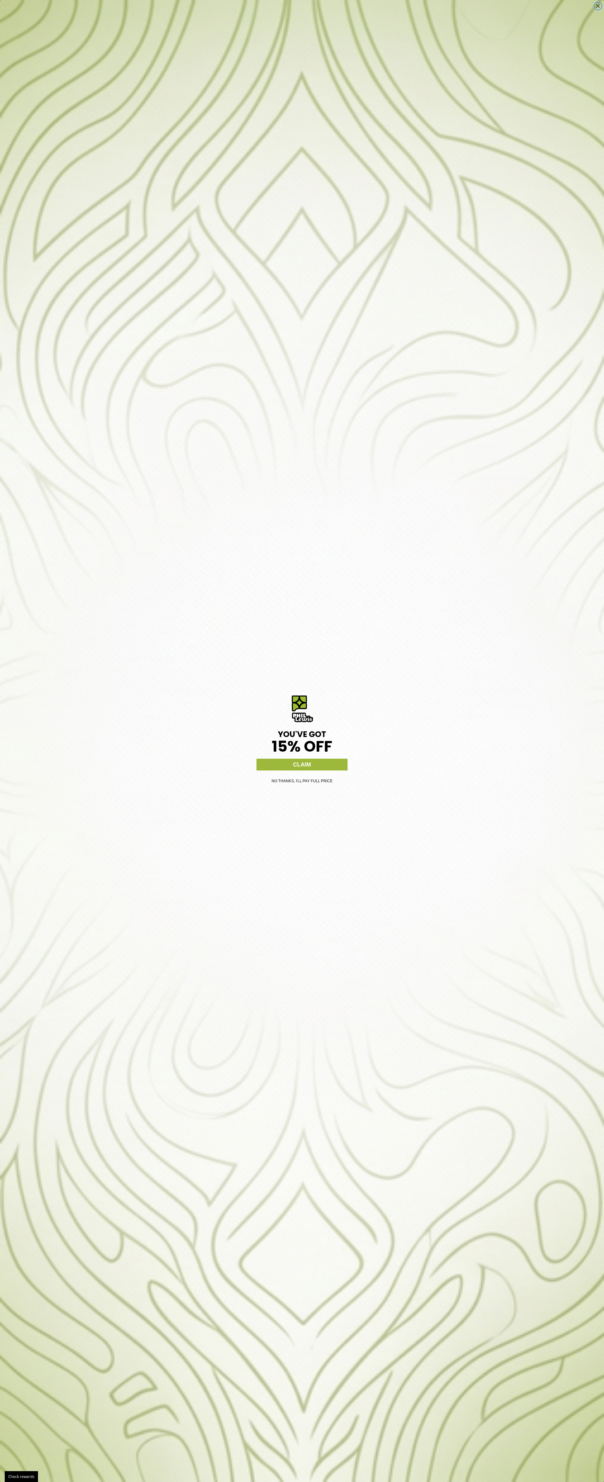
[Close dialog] (598, 6)
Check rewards (21, 1476)
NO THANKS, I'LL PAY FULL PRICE (302, 781)
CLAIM (302, 764)
